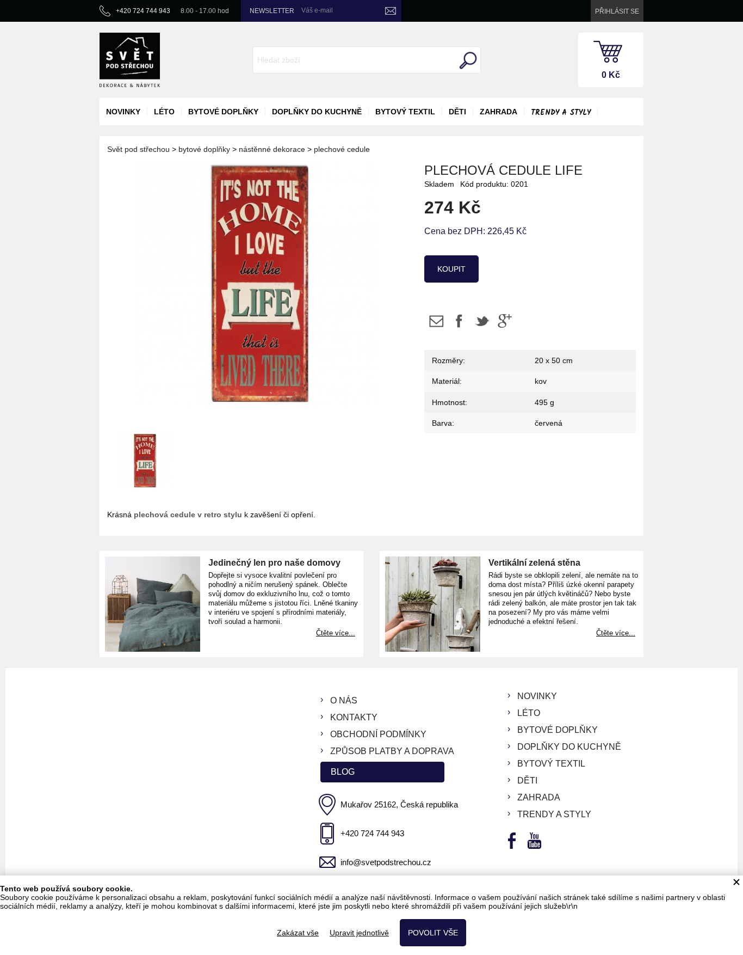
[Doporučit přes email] (435, 320)
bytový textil (405, 111)
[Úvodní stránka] (130, 60)
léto (164, 111)
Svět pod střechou (138, 149)
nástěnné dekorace (272, 149)
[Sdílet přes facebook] (458, 320)
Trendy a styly (561, 113)
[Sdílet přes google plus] (504, 320)
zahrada (498, 111)
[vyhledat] (466, 60)
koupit (451, 269)
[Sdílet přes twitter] (481, 320)
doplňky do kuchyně (317, 111)
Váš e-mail (317, 10)
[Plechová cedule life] (144, 459)
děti (457, 111)
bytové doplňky (223, 111)
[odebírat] (390, 11)
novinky (123, 111)
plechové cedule (342, 149)
